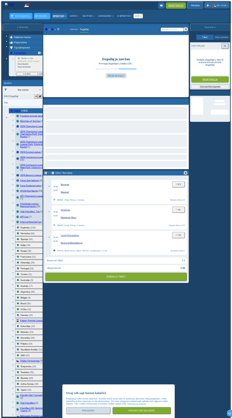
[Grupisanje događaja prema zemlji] (40, 96)
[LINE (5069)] (46, 29)
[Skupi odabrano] (36, 96)
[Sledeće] (54, 101)
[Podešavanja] (209, 6)
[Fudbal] (52, 29)
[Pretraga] (186, 29)
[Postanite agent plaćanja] (161, 5)
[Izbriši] (185, 101)
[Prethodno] (39, 53)
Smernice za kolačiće (136, 404)
